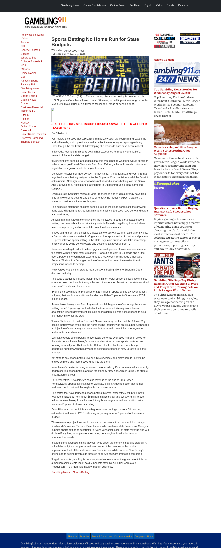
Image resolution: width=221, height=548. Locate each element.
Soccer (25, 54)
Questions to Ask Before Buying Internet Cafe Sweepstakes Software (176, 212)
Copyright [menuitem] (140, 536)
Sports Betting (29, 95)
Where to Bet (28, 57)
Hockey (25, 122)
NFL (23, 46)
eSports (25, 69)
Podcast (25, 42)
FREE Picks (28, 111)
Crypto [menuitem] (148, 5)
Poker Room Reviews (33, 134)
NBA (23, 65)
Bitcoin (25, 115)
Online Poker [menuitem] (117, 5)
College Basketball (32, 61)
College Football (30, 50)
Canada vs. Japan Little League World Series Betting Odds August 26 (175, 151)
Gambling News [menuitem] (70, 5)
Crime (24, 103)
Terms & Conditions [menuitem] (102, 536)
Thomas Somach (30, 141)
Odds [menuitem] (159, 5)
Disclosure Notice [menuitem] (123, 536)
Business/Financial (32, 107)
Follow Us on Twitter (32, 34)
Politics (25, 119)
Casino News (28, 99)
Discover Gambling (32, 138)
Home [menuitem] (150, 536)
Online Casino (29, 126)
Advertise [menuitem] (84, 536)
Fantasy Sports (29, 80)
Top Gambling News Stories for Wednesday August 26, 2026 (175, 91)
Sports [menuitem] (170, 5)
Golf (23, 76)
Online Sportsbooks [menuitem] (94, 5)
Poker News (28, 92)
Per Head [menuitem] (134, 5)
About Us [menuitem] (72, 536)
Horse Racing (29, 73)
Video (24, 38)
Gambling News (30, 88)
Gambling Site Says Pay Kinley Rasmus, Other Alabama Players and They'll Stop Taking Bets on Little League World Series (176, 285)
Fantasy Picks (29, 84)
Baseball (26, 130)
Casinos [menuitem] (183, 5)
